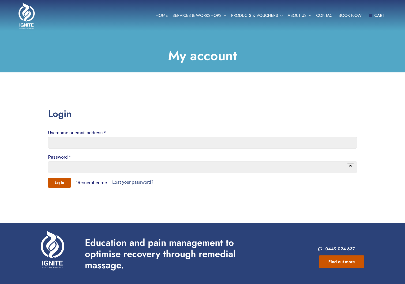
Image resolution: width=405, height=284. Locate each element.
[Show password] (350, 166)
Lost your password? (132, 182)
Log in (59, 182)
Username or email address (77, 132)
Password (59, 157)
